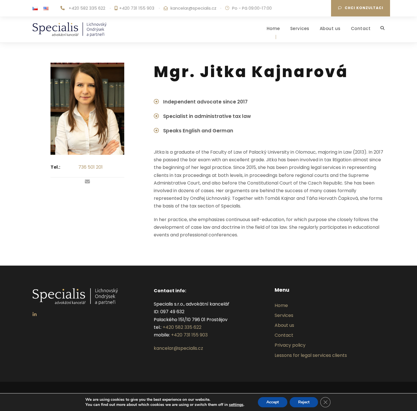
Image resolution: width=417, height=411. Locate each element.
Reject (303, 402)
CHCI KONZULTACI (364, 7)
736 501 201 (90, 167)
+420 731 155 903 (136, 8)
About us (330, 28)
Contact (361, 28)
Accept (272, 402)
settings (236, 404)
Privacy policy (290, 345)
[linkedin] (35, 314)
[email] (87, 181)
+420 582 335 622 (87, 8)
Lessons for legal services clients (311, 355)
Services (299, 28)
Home (273, 28)
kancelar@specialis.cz (193, 8)
